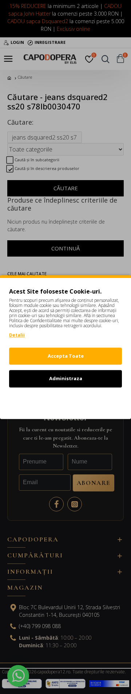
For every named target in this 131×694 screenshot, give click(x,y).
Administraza (65, 378)
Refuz (65, 401)
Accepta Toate (66, 356)
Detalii (17, 335)
